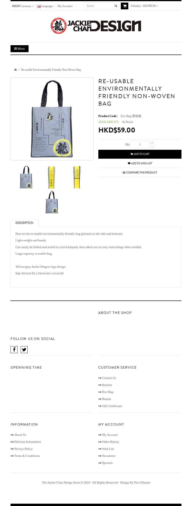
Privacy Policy (23, 449)
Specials (107, 463)
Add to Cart (141, 154)
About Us (20, 434)
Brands (106, 399)
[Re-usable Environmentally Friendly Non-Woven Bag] (52, 119)
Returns (107, 385)
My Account (110, 434)
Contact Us (109, 378)
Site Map (108, 392)
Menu (21, 48)
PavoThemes (142, 482)
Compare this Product (141, 172)
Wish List (108, 449)
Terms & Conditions (27, 456)
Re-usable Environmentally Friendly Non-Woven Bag (51, 69)
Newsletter (108, 456)
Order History (110, 442)
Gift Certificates (112, 406)
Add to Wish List (141, 163)
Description (24, 223)
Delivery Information (27, 442)
